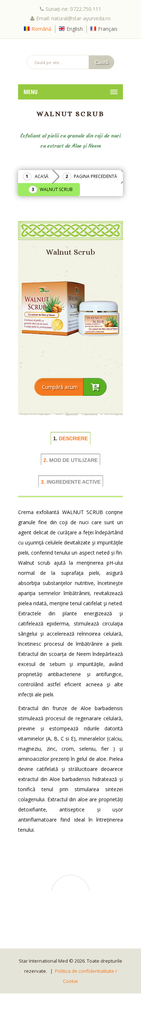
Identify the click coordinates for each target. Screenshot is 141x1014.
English (75, 28)
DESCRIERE (70, 438)
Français (108, 28)
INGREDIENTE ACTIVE (71, 482)
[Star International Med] (70, 47)
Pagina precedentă (95, 176)
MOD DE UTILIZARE (70, 460)
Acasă (41, 176)
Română (41, 28)
